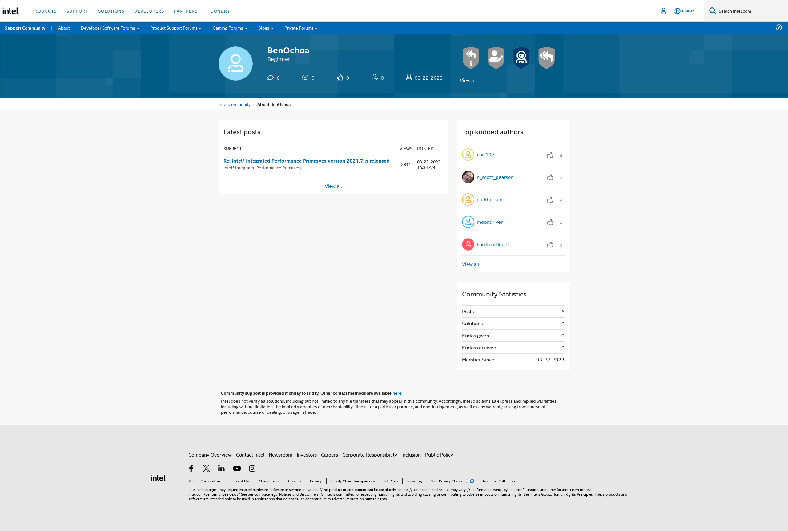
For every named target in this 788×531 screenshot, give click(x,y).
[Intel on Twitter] (206, 469)
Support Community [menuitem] (25, 27)
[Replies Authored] (547, 58)
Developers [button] (149, 10)
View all (468, 80)
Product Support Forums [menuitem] (174, 27)
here (396, 392)
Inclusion (411, 454)
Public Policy (439, 454)
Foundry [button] (218, 10)
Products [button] (44, 10)
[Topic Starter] (496, 58)
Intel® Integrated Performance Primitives (262, 167)
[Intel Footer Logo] (158, 477)
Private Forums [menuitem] (299, 27)
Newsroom (280, 454)
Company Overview (210, 454)
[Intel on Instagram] (252, 469)
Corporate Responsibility (369, 454)
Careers (329, 454)
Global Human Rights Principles (567, 494)
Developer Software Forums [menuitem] (108, 27)
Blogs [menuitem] (263, 27)
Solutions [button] (111, 10)
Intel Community (235, 104)
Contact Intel (250, 454)
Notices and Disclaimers (299, 494)
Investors (307, 454)
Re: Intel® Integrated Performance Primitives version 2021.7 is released (306, 160)
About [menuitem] (64, 27)
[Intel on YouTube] (237, 469)
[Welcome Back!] (521, 58)
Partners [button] (186, 10)
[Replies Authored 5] (471, 58)
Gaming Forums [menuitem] (228, 27)
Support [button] (77, 10)
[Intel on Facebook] (191, 469)
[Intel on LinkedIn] (221, 469)
